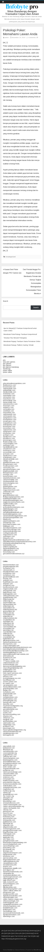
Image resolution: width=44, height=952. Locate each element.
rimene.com (7, 866)
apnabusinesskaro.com (11, 915)
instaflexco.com (9, 438)
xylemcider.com (9, 723)
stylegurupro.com (9, 457)
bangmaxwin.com (9, 854)
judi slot (7, 930)
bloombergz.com (9, 801)
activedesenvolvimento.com (13, 507)
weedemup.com (9, 523)
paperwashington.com (11, 521)
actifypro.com (8, 435)
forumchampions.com (11, 758)
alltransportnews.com (11, 640)
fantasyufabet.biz (9, 604)
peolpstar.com (8, 770)
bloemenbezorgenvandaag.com (15, 842)
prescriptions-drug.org (11, 782)
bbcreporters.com (9, 644)
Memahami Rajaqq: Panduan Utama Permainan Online (22, 341)
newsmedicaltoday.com (12, 531)
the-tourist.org (8, 796)
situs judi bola (16, 930)
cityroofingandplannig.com (13, 668)
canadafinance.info (10, 863)
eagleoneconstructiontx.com (13, 502)
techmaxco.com (9, 450)
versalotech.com (9, 449)
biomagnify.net (8, 735)
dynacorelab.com (9, 402)
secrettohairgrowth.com (12, 844)
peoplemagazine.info (11, 566)
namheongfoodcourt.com (12, 877)
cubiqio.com (7, 461)
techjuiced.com (8, 585)
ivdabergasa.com (9, 670)
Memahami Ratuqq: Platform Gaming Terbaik (19, 345)
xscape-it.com (8, 659)
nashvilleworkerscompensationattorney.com (19, 541)
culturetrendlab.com (10, 480)
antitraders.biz (8, 656)
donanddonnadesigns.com (13, 500)
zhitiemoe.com (8, 718)
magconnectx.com (10, 535)
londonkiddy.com (9, 545)
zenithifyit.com (8, 411)
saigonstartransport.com (12, 853)
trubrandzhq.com (9, 425)
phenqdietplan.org (10, 701)
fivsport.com (7, 695)
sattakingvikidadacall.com (12, 512)
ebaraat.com (8, 584)
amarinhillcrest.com (10, 794)
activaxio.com (8, 454)
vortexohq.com (8, 468)
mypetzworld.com (9, 675)
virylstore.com (8, 777)
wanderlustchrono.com (11, 478)
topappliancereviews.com (12, 904)
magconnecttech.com (11, 490)
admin (7, 37)
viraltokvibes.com (9, 786)
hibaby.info (7, 519)
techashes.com (9, 568)
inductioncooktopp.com (12, 529)
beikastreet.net (9, 748)
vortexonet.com (9, 397)
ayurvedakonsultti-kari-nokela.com (16, 654)
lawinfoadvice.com (10, 699)
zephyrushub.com (9, 388)
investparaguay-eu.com (12, 678)
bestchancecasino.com (11, 524)
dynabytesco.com (9, 455)
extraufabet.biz (9, 615)
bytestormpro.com (10, 476)
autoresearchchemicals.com (13, 913)
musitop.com (8, 711)
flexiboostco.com (9, 385)
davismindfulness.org (11, 548)
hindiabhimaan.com (10, 908)
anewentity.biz (8, 835)
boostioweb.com (9, 387)
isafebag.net (7, 799)
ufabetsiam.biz (8, 606)
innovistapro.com (9, 440)
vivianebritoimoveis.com (12, 787)
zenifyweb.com (8, 492)
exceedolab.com (9, 452)
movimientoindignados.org (13, 706)
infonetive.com (8, 856)
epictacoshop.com (10, 858)
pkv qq (36, 936)
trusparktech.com (9, 423)
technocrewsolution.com (12, 784)
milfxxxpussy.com (9, 707)
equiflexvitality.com (10, 504)
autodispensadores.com (12, 528)
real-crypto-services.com (12, 673)
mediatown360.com (10, 894)
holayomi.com (8, 538)
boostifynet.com (9, 426)
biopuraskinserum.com (11, 860)
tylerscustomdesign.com (12, 772)
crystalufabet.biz (9, 632)
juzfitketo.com (8, 726)
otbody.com (7, 810)
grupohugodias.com (10, 688)
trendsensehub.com (10, 481)
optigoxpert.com (9, 431)
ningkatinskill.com (9, 694)
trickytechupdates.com (11, 906)
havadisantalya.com (10, 572)
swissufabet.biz (9, 608)
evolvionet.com (8, 394)
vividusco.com (8, 407)
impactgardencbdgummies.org (14, 730)
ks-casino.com (8, 683)
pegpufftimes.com (10, 755)
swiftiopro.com (8, 445)
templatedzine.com (10, 697)
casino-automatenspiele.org (13, 806)
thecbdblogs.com (9, 911)
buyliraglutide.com (10, 594)
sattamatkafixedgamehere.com (15, 516)
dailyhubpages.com (10, 509)
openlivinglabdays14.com (12, 652)
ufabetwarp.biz (8, 599)
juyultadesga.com (9, 671)
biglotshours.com (9, 592)
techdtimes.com (9, 573)
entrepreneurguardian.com (13, 517)
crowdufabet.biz (9, 637)
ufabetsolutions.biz (10, 618)
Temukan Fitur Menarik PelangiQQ (15, 338)
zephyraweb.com (9, 414)
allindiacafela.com (9, 887)
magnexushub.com (10, 589)
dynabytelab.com (9, 392)
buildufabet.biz (8, 639)
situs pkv (19, 933)
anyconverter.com (9, 818)
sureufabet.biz (8, 625)
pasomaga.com (9, 728)
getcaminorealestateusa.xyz (13, 554)
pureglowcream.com (10, 841)
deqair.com (7, 690)
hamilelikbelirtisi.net (10, 447)
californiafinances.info (11, 861)
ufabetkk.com (8, 825)
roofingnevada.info (10, 533)
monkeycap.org (9, 791)
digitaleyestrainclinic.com (12, 896)
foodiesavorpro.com (10, 466)
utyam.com (7, 713)
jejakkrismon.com (9, 822)
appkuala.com (8, 837)
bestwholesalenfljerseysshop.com (15, 651)
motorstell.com (8, 779)
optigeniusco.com (9, 418)
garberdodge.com (9, 765)
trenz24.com (7, 813)
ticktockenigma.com (10, 483)
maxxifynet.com (9, 399)
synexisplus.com (9, 395)
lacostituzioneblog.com (11, 714)
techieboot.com (9, 575)
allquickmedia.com (10, 827)
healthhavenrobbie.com (12, 498)
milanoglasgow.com (10, 878)
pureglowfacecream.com (12, 830)
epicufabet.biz (8, 630)
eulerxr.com (7, 485)
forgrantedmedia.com (11, 768)
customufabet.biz (9, 627)
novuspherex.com (9, 419)
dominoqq (6, 369)
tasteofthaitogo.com (11, 846)
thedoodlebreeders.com (12, 687)
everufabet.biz (8, 635)
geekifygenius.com (10, 486)
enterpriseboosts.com (11, 803)
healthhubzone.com (10, 582)
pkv (4, 360)
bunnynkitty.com (9, 848)
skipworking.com (9, 815)
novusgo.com (8, 474)
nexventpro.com (9, 428)
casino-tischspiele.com (11, 808)
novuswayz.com (9, 433)
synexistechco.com (10, 404)
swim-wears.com (9, 767)
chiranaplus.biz (8, 873)
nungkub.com (8, 719)
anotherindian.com (10, 721)
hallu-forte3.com (9, 880)
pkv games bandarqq (11, 367)
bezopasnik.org (9, 849)
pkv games (7, 364)
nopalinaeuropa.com (10, 733)
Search (5, 301)
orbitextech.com (9, 488)
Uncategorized (10, 257)
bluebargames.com (10, 760)
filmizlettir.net (8, 750)
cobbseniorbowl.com (10, 663)
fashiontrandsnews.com (12, 642)
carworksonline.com (10, 774)
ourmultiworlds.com (10, 751)
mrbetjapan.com (9, 834)
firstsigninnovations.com (12, 763)
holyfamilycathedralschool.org (14, 543)
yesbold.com (8, 580)
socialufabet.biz (9, 620)
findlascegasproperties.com (13, 497)
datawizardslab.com (10, 459)
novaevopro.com (9, 421)
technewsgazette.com (11, 829)
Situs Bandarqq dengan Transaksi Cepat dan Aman (22, 12)
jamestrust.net (8, 811)
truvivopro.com (8, 406)
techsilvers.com (9, 692)
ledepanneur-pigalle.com (12, 868)
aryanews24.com (9, 658)
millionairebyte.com (10, 550)
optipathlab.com (9, 390)
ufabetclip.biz (8, 601)
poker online (7, 370)
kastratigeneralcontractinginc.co (15, 649)
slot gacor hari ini (14, 936)
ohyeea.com (7, 716)
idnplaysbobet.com (10, 511)
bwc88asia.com (9, 680)
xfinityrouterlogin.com (11, 901)
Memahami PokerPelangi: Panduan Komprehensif (20, 334)
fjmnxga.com (8, 851)
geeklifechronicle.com (11, 462)
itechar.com (7, 578)
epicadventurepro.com (11, 469)
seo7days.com (8, 839)
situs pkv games (9, 362)
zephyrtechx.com (9, 430)
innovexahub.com (9, 400)
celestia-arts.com (9, 756)
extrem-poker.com (10, 682)
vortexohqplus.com (10, 443)
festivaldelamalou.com (11, 762)
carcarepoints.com (10, 685)
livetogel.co (7, 493)
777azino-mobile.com (11, 661)
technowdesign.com (10, 664)
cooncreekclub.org (10, 753)
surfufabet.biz (8, 621)
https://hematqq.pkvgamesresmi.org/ (13, 939)
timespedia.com (9, 820)
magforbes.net (8, 789)
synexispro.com (9, 536)
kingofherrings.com (10, 832)
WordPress (37, 950)
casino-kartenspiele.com (12, 805)
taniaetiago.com (9, 725)
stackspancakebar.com (12, 875)
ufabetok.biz (7, 633)
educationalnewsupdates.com (14, 383)
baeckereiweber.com (11, 565)
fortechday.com (9, 552)
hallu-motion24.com (10, 882)
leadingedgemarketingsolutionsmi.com (17, 647)
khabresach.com (9, 909)
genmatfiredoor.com (10, 495)
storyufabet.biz (8, 628)
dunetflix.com (8, 704)
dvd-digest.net (8, 870)
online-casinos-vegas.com (13, 899)
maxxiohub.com (9, 413)
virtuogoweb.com (9, 590)
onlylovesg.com (9, 505)
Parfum (10, 950)
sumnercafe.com (9, 702)
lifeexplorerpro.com (10, 473)
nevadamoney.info (10, 865)
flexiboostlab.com (9, 442)
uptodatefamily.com (10, 709)
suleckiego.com (9, 916)
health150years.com (10, 780)
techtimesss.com (9, 775)
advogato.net (8, 798)
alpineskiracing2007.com (12, 889)
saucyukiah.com (9, 746)
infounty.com (7, 676)
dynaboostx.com (9, 437)
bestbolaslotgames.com (12, 514)
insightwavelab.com (10, 471)
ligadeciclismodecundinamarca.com (16, 540)
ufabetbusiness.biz (10, 609)
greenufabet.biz (9, 611)
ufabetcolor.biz (8, 613)
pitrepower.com (9, 892)
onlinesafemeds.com (10, 596)
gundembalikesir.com (11, 577)
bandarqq (25, 930)
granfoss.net (7, 885)
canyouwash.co (9, 570)
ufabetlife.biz (8, 616)
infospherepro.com (10, 464)
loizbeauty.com (8, 817)
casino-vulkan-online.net (12, 890)
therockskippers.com (11, 884)
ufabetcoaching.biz (10, 547)
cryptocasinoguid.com (11, 645)
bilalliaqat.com (8, 526)
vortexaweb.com (9, 416)
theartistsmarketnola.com (12, 872)
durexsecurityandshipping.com (14, 666)
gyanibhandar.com (10, 597)
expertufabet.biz (9, 603)
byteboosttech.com (10, 587)
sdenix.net (7, 792)
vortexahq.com (8, 409)
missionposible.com (10, 897)
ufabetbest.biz (8, 623)
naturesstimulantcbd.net (12, 731)
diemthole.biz (8, 823)
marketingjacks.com (10, 903)
